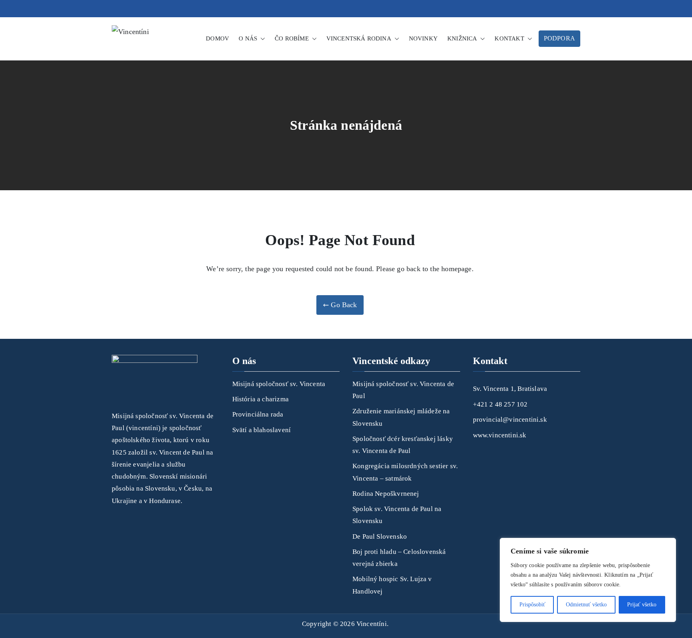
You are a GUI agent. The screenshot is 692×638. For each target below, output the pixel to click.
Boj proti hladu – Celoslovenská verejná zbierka (399, 558)
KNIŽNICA (462, 38)
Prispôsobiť (532, 605)
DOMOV (217, 38)
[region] (588, 580)
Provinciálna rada (258, 414)
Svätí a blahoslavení (261, 430)
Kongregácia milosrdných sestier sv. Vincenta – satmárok (405, 472)
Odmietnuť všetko (586, 605)
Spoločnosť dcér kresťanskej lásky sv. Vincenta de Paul (402, 445)
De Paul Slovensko (379, 536)
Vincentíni (371, 624)
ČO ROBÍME (292, 38)
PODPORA (559, 38)
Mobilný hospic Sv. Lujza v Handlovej (392, 585)
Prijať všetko (641, 605)
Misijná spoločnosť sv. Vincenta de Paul (403, 390)
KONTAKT (509, 38)
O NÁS (248, 38)
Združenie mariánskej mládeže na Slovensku (401, 417)
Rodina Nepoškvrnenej (385, 493)
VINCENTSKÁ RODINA (358, 38)
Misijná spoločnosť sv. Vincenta (279, 384)
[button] (261, 38)
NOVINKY (423, 38)
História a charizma (260, 399)
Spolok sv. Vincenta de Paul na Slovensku (396, 515)
